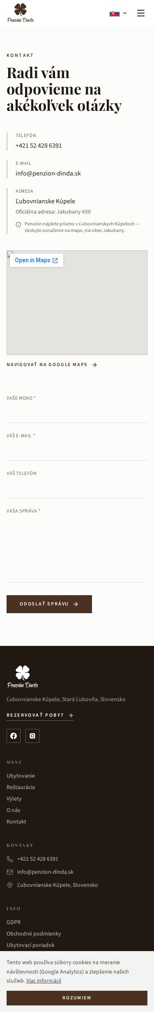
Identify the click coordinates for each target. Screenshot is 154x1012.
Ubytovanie (21, 776)
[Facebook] (14, 736)
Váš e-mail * (21, 436)
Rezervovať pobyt (35, 715)
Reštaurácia (21, 787)
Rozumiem (76, 997)
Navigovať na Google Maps (47, 365)
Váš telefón (22, 473)
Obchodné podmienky (34, 934)
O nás (13, 810)
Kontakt (16, 822)
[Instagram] (32, 736)
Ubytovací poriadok (31, 945)
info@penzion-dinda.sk (48, 173)
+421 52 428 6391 (39, 145)
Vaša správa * (24, 511)
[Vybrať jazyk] (118, 13)
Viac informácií (43, 981)
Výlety (14, 799)
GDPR (14, 922)
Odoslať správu (44, 603)
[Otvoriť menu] (140, 13)
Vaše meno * (21, 398)
